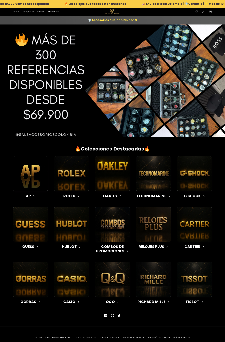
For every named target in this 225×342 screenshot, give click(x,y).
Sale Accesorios (51, 337)
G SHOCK (192, 196)
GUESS (28, 246)
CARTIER (192, 246)
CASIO (69, 302)
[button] (197, 11)
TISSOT (192, 302)
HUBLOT (69, 246)
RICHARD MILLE (151, 302)
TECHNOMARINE (151, 196)
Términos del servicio (133, 337)
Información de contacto (159, 337)
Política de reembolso (85, 337)
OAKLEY (110, 196)
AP (28, 196)
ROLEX (69, 196)
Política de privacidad (109, 337)
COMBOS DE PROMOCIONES (110, 248)
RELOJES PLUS (151, 246)
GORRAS (28, 302)
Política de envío (181, 337)
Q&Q (110, 302)
